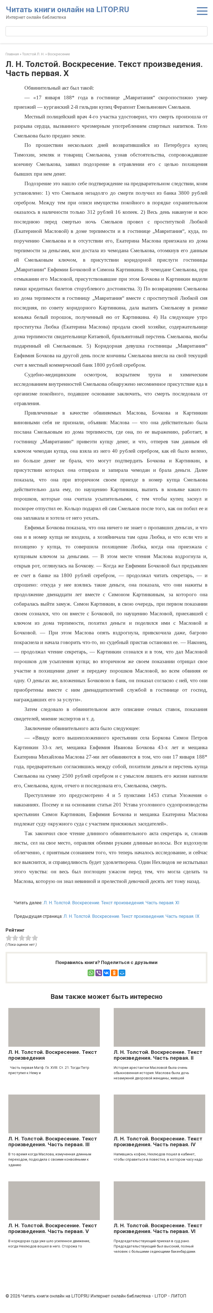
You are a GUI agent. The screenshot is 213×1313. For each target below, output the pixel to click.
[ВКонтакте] (106, 973)
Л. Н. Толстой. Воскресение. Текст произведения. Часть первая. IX (131, 916)
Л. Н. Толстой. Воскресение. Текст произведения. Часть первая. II (158, 1055)
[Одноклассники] (114, 973)
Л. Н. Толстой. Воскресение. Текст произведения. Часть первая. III (52, 1141)
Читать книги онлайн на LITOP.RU (67, 9)
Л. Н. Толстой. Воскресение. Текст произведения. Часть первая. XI (111, 902)
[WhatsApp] (91, 973)
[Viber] (98, 973)
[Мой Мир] (122, 973)
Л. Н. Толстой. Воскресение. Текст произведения (52, 1055)
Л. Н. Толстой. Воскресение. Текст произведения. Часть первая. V (52, 1228)
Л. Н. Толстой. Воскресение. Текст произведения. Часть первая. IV (158, 1141)
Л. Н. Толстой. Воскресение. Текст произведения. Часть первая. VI (158, 1228)
